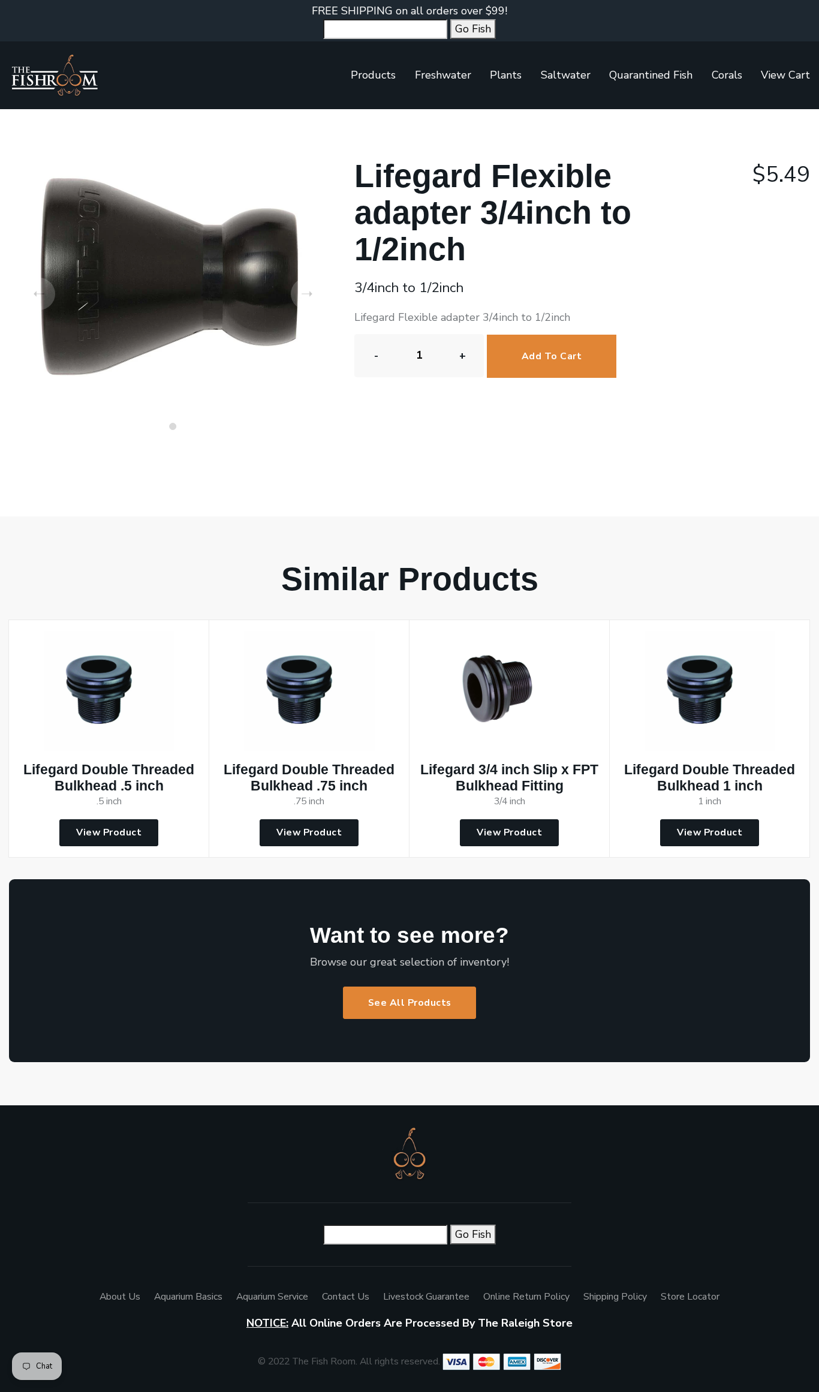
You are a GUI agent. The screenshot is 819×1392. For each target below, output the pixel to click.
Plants (506, 75)
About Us (120, 1296)
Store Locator (690, 1296)
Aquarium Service (272, 1296)
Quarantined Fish (650, 75)
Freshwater (443, 75)
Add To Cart (552, 356)
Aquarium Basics (188, 1296)
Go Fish (473, 29)
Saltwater (566, 75)
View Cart (785, 75)
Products (373, 75)
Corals (727, 75)
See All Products (409, 1002)
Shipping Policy (615, 1296)
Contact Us (345, 1296)
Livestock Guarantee (426, 1296)
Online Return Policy (526, 1296)
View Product (108, 832)
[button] (172, 426)
